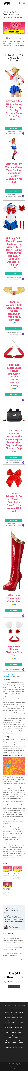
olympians (14, 1032)
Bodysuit (12, 1015)
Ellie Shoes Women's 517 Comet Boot (14, 598)
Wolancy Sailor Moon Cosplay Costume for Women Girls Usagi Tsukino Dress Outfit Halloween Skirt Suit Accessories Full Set (14, 251)
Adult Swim (13, 1010)
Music (23, 1025)
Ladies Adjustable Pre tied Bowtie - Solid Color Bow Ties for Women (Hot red (14, 502)
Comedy (13, 1017)
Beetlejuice (6, 1015)
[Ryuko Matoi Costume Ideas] (7, 868)
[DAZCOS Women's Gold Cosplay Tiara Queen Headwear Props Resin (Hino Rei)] (14, 297)
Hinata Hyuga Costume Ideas (6, 888)
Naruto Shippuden (19, 1027)
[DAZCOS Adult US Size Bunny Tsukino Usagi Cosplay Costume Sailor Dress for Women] (14, 97)
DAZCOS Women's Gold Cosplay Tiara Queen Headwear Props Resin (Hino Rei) (14, 310)
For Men (19, 1020)
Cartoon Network (20, 1015)
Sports (20, 1040)
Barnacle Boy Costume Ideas (17, 872)
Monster (18, 1025)
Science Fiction (20, 1035)
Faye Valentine (8, 764)
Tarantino (18, 1045)
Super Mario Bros (11, 1045)
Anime (11, 1012)
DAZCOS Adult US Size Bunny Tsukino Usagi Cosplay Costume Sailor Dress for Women (14, 110)
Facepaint (8, 1020)
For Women (7, 1022)
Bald (16, 1012)
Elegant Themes (14, 1067)
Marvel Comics (7, 1025)
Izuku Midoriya (8, 766)
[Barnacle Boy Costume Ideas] (17, 868)
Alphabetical (21, 1010)
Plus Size (20, 1032)
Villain (20, 1047)
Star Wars (14, 1042)
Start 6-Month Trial (14, 986)
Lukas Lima (7, 17)
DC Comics (19, 1017)
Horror (13, 1022)
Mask (13, 1025)
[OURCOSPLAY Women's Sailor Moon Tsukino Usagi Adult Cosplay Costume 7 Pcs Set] (14, 160)
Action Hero (6, 1010)
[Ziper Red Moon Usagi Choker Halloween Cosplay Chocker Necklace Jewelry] (14, 360)
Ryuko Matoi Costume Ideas (6, 872)
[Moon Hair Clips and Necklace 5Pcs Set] (14, 642)
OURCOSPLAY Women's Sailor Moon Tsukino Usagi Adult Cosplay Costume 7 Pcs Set (14, 173)
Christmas (7, 1017)
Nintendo (20, 1030)
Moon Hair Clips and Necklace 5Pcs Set (14, 651)
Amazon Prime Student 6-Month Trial (12, 960)
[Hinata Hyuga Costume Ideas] (7, 884)
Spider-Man (15, 1037)
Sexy (10, 1037)
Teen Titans (8, 1047)
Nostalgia (8, 1032)
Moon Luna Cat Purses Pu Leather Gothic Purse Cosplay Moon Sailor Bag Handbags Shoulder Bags (14, 439)
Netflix (7, 1030)
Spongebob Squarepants (11, 1040)
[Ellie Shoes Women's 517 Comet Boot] (14, 591)
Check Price (13, 128)
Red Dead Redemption (10, 1035)
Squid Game (7, 1042)
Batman (21, 1012)
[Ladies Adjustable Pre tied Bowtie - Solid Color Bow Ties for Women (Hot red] (14, 489)
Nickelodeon (13, 1030)
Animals (7, 1012)
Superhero (20, 1042)
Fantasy (14, 1020)
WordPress (15, 1069)
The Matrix (15, 1047)
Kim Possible (20, 1022)
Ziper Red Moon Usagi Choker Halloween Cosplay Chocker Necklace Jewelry (14, 375)
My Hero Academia (9, 1027)
